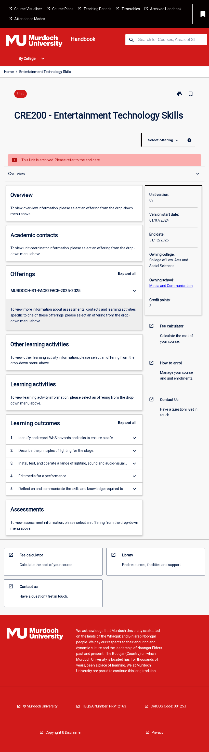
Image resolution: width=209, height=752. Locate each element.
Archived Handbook (165, 9)
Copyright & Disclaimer (64, 732)
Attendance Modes (29, 19)
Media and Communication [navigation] (171, 286)
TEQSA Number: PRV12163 (104, 706)
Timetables (131, 9)
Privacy (157, 732)
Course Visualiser (28, 9)
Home (9, 72)
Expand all (127, 273)
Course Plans (62, 9)
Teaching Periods (97, 9)
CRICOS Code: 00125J (168, 706)
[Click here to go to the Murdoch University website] (34, 42)
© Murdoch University (40, 706)
